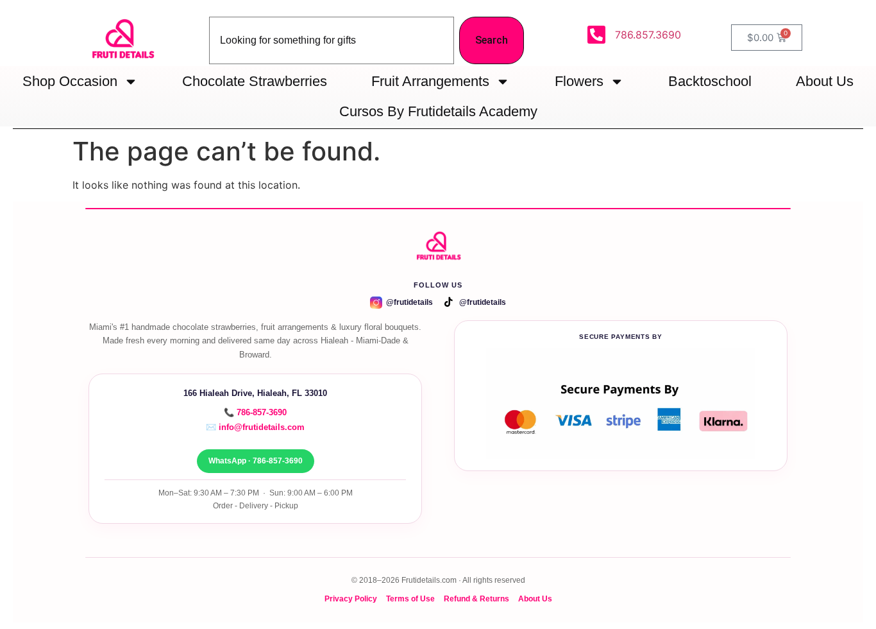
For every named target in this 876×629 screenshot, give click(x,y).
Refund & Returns (476, 598)
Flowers (579, 81)
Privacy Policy (350, 598)
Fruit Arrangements (430, 81)
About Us (825, 81)
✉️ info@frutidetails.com (255, 427)
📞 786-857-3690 (255, 412)
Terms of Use (410, 598)
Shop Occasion (69, 81)
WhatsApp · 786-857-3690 (255, 460)
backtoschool (710, 81)
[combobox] (331, 40)
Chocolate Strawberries (254, 81)
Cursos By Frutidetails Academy (438, 111)
